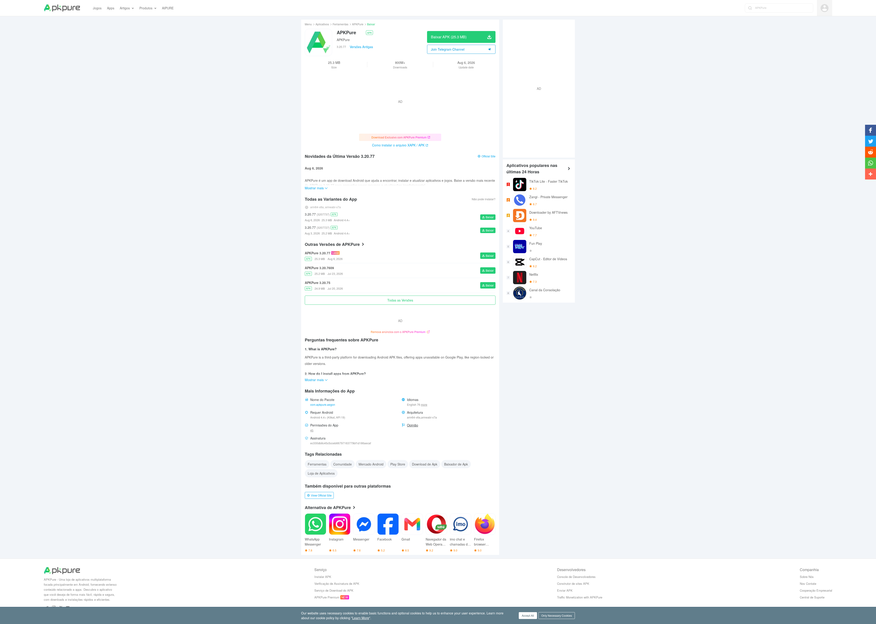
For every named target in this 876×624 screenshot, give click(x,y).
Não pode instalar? (483, 199)
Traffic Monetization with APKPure (579, 597)
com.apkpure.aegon (322, 404)
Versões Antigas (361, 46)
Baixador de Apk (456, 464)
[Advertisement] (537, 88)
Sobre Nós (807, 577)
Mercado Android (371, 464)
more (424, 404)
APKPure (357, 24)
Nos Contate (808, 583)
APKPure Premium (326, 597)
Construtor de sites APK (573, 583)
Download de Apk (424, 464)
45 (311, 430)
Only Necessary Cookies (556, 615)
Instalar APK (322, 577)
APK (369, 32)
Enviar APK (565, 590)
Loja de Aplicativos (321, 473)
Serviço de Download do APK (333, 590)
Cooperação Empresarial (816, 590)
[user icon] (825, 8)
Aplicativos (322, 24)
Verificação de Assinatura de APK (336, 583)
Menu (308, 24)
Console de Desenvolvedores (576, 577)
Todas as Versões (400, 300)
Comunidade (342, 464)
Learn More (360, 618)
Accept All (528, 615)
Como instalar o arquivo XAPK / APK (398, 145)
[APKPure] (62, 8)
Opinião (412, 425)
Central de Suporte (812, 597)
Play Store (397, 464)
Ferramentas (340, 24)
